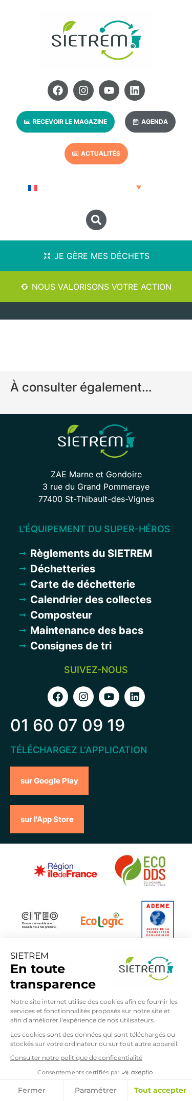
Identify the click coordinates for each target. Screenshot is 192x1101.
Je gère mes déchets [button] (102, 256)
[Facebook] (58, 90)
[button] (96, 220)
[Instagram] (83, 90)
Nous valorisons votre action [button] (102, 287)
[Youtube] (109, 90)
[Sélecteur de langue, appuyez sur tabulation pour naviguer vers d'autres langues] (83, 187)
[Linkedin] (134, 90)
